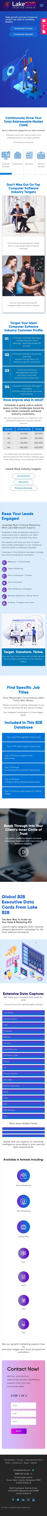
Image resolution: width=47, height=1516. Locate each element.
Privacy (20, 1460)
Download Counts (23, 29)
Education (24, 482)
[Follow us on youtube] (33, 1499)
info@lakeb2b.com (21, 1470)
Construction (23, 476)
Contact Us (17, 1463)
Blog (26, 1463)
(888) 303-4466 (22, 1474)
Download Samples (23, 34)
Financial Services (23, 488)
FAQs (7, 1463)
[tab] (6, 155)
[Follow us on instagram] (28, 1499)
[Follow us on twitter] (18, 1499)
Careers (33, 1463)
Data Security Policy (34, 1460)
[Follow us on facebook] (13, 1499)
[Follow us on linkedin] (23, 1499)
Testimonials (9, 1460)
